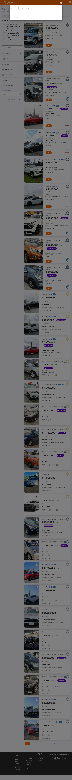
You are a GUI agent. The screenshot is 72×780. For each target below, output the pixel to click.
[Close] (61, 3)
